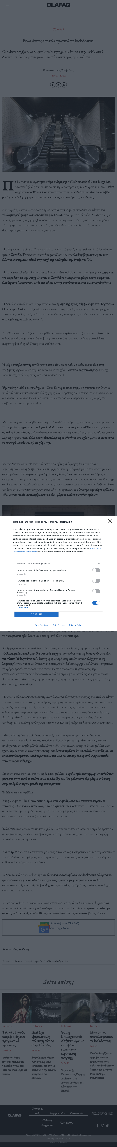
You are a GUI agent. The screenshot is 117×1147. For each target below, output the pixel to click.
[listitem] (58, 563)
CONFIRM (36, 614)
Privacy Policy (75, 625)
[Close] (111, 522)
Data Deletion (41, 625)
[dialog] (58, 573)
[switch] (96, 570)
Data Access (58, 625)
